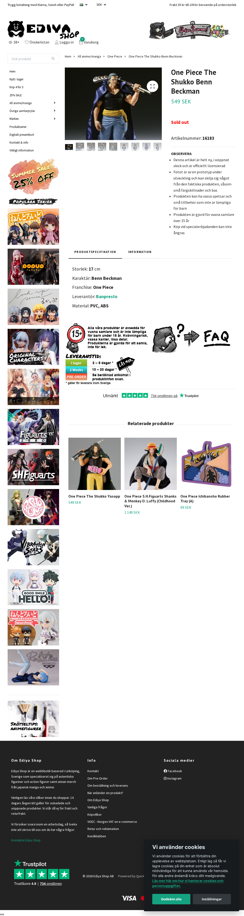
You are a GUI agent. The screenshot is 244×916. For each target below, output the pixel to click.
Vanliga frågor (97, 807)
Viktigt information (22, 150)
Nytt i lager (16, 79)
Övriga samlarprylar (22, 111)
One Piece (114, 56)
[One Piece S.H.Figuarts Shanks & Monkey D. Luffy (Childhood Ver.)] (150, 464)
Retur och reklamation (103, 829)
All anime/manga (21, 103)
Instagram (174, 778)
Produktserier (18, 127)
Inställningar (212, 899)
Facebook (174, 771)
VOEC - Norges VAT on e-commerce (112, 821)
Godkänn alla (171, 899)
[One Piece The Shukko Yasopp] (94, 464)
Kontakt (93, 771)
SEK (100, 4)
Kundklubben (96, 836)
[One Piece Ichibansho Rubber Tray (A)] (206, 464)
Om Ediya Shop (98, 800)
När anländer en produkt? (105, 793)
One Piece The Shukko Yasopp (94, 496)
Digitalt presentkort (22, 134)
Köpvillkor (94, 814)
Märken (14, 119)
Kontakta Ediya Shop (26, 840)
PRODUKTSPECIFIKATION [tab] (95, 252)
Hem (12, 71)
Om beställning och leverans (107, 785)
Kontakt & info (19, 142)
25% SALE (16, 95)
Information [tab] (140, 252)
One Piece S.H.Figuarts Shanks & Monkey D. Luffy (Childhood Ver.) (150, 501)
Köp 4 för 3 (16, 87)
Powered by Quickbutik (135, 876)
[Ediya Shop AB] (43, 30)
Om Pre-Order (97, 778)
